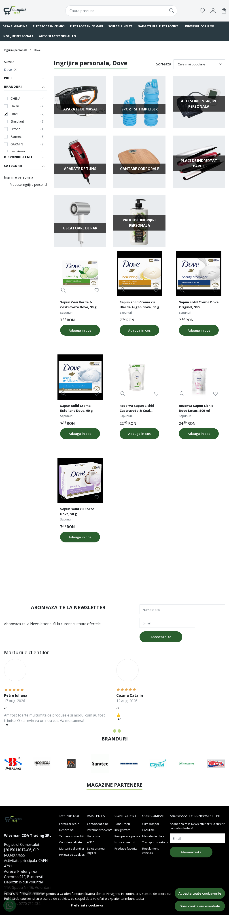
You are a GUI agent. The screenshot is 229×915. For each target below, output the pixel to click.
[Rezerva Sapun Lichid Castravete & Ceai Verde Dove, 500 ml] (139, 377)
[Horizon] (42, 772)
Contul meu (122, 824)
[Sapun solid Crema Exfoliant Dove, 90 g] (80, 377)
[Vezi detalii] (63, 290)
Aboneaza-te (161, 636)
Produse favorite (126, 848)
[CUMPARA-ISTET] (22, 11)
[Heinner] (129, 772)
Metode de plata (153, 836)
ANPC (90, 842)
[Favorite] (202, 11)
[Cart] (224, 11)
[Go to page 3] (119, 731)
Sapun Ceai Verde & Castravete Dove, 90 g (78, 304)
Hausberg (18, 152)
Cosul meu (149, 830)
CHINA (15, 98)
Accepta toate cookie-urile (199, 893)
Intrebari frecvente (99, 830)
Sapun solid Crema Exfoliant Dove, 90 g (76, 408)
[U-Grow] (158, 772)
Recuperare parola (127, 836)
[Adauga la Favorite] (96, 290)
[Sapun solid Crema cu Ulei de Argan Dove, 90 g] (139, 273)
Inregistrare (122, 830)
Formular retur (69, 824)
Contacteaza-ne (98, 824)
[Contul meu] (213, 11)
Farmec (16, 136)
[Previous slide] (11, 763)
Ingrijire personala (15, 50)
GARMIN (17, 144)
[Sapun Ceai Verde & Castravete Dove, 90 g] (80, 273)
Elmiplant (17, 121)
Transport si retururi (156, 842)
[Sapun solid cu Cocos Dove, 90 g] (80, 480)
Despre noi (66, 830)
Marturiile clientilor (71, 848)
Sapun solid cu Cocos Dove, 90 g (77, 511)
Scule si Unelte (120, 26)
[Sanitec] (100, 772)
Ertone (15, 129)
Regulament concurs (150, 850)
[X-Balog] (13, 772)
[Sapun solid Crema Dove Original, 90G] (198, 273)
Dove (8, 69)
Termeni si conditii (71, 836)
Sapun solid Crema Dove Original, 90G (198, 304)
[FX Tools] (71, 772)
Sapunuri (66, 313)
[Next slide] (217, 763)
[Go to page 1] (110, 731)
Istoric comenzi (124, 842)
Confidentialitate (70, 842)
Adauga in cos (80, 330)
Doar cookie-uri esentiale (200, 906)
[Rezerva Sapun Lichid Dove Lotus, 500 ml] (198, 377)
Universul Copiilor (199, 26)
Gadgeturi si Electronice (158, 26)
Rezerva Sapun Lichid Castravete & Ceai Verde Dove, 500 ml (137, 408)
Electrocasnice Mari (86, 26)
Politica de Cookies (72, 854)
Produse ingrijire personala (29, 184)
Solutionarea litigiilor (96, 850)
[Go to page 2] (114, 731)
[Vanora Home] (216, 772)
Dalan (15, 106)
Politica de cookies (18, 898)
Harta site (93, 836)
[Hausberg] (187, 772)
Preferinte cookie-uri (87, 905)
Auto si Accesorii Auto (57, 36)
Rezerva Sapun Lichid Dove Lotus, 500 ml (196, 408)
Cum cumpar (150, 824)
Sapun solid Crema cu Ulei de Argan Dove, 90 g (139, 304)
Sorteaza (163, 64)
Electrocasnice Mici (49, 26)
